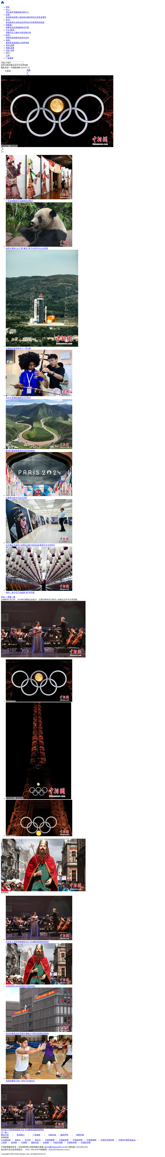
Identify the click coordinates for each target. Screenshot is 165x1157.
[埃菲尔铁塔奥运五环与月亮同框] (39, 701)
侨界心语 (17, 17)
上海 (8, 55)
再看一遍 (11, 597)
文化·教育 (10, 30)
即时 (8, 7)
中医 (21, 33)
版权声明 (64, 1135)
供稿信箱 (52, 1135)
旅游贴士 (17, 43)
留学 (12, 12)
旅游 (8, 40)
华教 (8, 33)
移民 (19, 12)
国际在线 (35, 1142)
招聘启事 (80, 1135)
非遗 (29, 33)
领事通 (9, 25)
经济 (8, 35)
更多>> (4, 597)
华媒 (15, 12)
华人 (8, 10)
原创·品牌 (10, 45)
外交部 (28, 1140)
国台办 (38, 1140)
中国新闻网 (91, 1140)
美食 (25, 33)
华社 (8, 12)
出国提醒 (17, 27)
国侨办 (18, 1140)
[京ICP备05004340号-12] (54, 1147)
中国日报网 (58, 1142)
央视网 (46, 1142)
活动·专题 (10, 50)
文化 (12, 33)
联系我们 (21, 1135)
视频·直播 (10, 48)
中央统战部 (6, 1140)
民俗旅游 (40, 22)
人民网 (4, 1142)
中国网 (24, 1142)
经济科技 (25, 22)
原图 (28, 70)
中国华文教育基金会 (127, 1140)
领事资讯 (10, 27)
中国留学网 (77, 1140)
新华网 (14, 1142)
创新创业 (17, 38)
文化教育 (33, 22)
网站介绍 (5, 1135)
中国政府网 (63, 1140)
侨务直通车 (41, 17)
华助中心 (25, 12)
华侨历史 (33, 17)
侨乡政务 (10, 22)
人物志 (16, 33)
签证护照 (25, 27)
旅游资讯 (10, 43)
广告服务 (10, 58)
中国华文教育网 (107, 1140)
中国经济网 (85, 1142)
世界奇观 (25, 43)
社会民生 (17, 22)
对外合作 (25, 38)
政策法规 (25, 17)
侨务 (8, 15)
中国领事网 (50, 1140)
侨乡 (8, 20)
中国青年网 (72, 1142)
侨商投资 (10, 38)
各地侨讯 (10, 17)
